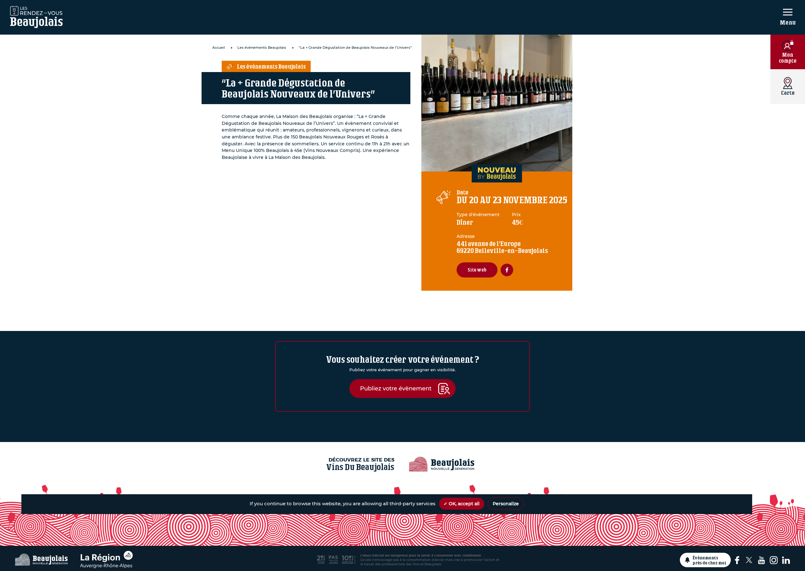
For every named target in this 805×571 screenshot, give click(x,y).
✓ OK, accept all (462, 504)
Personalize (506, 504)
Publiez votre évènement (395, 388)
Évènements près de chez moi (709, 560)
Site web (477, 269)
